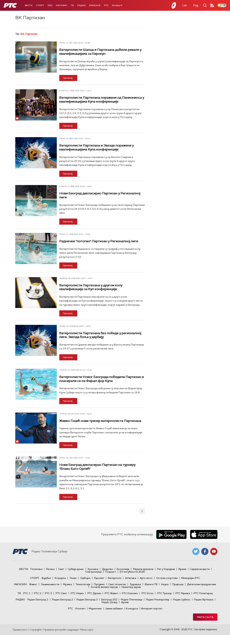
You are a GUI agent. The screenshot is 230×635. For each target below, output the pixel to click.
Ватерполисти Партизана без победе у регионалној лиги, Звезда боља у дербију (100, 335)
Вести (29, 5)
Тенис (73, 578)
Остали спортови (167, 578)
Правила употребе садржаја (60, 629)
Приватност (20, 629)
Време (182, 569)
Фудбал (46, 578)
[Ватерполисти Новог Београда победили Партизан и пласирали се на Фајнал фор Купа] (36, 384)
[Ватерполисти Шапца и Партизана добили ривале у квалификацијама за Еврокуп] (36, 56)
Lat (184, 5)
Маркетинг (95, 608)
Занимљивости (50, 584)
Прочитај (68, 78)
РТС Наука (77, 593)
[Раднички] (36, 248)
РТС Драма (94, 593)
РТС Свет (61, 593)
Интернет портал (151, 608)
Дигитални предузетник (201, 584)
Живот (33, 584)
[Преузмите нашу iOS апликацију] (203, 534)
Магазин (61, 5)
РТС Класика (130, 593)
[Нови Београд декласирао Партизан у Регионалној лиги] (36, 200)
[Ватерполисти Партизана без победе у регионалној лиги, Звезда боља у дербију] (36, 340)
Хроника (93, 569)
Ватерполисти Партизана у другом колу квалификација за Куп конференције (90, 287)
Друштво (107, 569)
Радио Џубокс (181, 599)
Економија (123, 569)
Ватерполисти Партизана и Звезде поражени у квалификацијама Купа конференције (96, 147)
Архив (125, 602)
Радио (81, 5)
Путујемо (99, 584)
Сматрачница (93, 571)
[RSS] (212, 5)
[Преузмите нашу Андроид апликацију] (171, 534)
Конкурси (132, 608)
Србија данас (76, 569)
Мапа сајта (205, 617)
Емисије (94, 5)
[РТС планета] (174, 5)
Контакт (80, 608)
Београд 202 (109, 599)
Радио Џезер (110, 602)
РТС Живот (111, 593)
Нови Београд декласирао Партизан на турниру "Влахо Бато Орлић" (97, 467)
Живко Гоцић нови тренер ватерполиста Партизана (100, 421)
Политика (36, 569)
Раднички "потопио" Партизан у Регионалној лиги (98, 241)
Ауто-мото (146, 578)
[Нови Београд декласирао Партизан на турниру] (36, 471)
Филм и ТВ (151, 584)
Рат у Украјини (166, 569)
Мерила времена (143, 569)
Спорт (40, 5)
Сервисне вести (200, 569)
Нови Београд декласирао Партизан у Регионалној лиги (99, 195)
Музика (67, 584)
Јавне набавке (114, 608)
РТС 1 (26, 593)
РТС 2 (37, 593)
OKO (50, 5)
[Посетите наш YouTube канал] (213, 551)
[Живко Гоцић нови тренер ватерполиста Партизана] (36, 428)
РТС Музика (182, 593)
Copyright (35, 629)
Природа (177, 584)
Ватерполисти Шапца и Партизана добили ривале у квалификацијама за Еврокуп (100, 52)
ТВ (72, 5)
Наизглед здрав (131, 587)
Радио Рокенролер (157, 599)
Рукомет (99, 578)
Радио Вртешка (203, 599)
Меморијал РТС (190, 578)
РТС (106, 5)
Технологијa (82, 584)
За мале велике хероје (104, 587)
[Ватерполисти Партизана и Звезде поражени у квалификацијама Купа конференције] (36, 152)
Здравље (135, 584)
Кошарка (60, 578)
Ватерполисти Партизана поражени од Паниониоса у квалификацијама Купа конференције (101, 99)
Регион (50, 569)
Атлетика (130, 578)
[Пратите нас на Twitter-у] (195, 551)
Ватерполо (114, 578)
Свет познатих (117, 584)
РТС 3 (48, 593)
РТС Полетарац (203, 593)
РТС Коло (147, 593)
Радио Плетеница (131, 599)
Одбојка (85, 578)
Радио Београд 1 (37, 599)
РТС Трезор (164, 593)
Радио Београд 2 (62, 599)
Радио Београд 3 (87, 599)
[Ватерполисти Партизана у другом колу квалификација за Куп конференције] (36, 292)
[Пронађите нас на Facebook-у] (204, 551)
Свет (61, 569)
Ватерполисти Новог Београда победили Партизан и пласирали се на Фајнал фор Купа (101, 379)
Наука (165, 584)
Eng (195, 5)
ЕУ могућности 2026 (132, 571)
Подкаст (110, 571)
